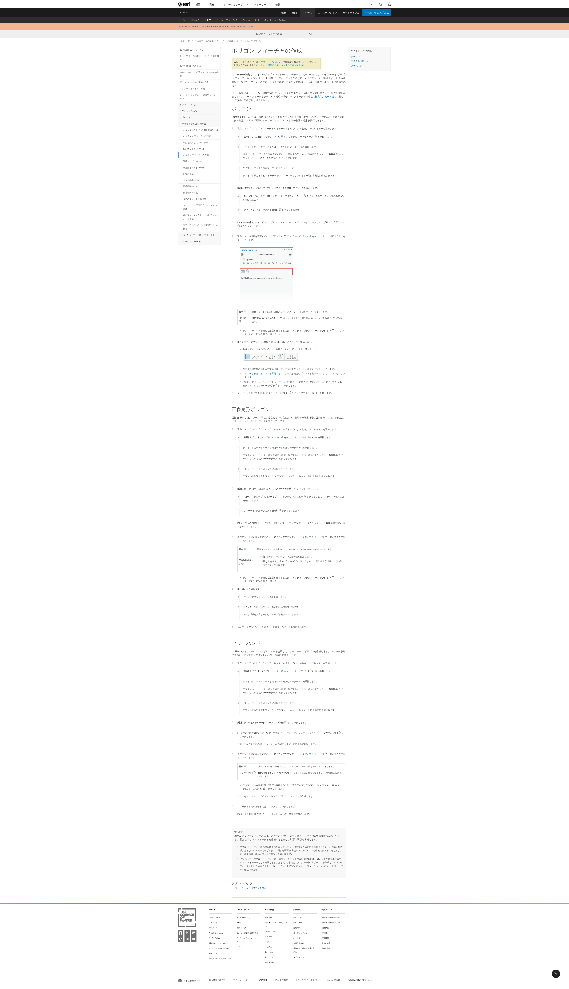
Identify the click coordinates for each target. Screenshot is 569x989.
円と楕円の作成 (190, 192)
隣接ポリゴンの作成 (192, 161)
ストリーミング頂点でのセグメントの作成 (200, 207)
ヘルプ (207, 20)
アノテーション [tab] (189, 105)
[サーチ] (310, 34)
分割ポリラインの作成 (193, 149)
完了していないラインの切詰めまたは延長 (200, 227)
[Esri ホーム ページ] (184, 4)
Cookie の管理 (333, 980)
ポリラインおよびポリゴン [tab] (195, 123)
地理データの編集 (205, 41)
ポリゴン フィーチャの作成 (196, 155)
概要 (283, 12)
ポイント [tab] (186, 117)
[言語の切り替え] (381, 4)
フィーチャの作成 (225, 41)
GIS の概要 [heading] (269, 909)
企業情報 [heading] (297, 909)
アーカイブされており (269, 61)
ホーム (181, 20)
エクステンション (327, 12)
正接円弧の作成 (190, 186)
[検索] (372, 4)
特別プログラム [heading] (328, 909)
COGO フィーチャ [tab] (191, 241)
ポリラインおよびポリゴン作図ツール (200, 130)
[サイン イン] (389, 4)
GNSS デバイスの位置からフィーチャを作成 (199, 74)
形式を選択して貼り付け (191, 66)
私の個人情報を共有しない (360, 980)
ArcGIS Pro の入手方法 (377, 12)
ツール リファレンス (227, 20)
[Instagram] (187, 939)
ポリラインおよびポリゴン (248, 41)
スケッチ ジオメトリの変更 (192, 88)
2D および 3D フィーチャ (192, 50)
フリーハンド (357, 65)
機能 (294, 12)
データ (191, 41)
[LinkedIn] (193, 933)
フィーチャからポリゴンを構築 (250, 888)
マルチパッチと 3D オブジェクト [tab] (198, 235)
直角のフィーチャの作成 (194, 199)
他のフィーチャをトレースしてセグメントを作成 (200, 217)
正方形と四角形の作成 (193, 167)
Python (246, 20)
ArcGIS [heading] (212, 909)
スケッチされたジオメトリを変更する (261, 373)
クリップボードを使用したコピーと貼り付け (199, 58)
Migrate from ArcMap (275, 20)
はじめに (194, 20)
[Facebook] (180, 933)
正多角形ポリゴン (360, 61)
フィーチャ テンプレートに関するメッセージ (199, 97)
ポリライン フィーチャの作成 (197, 136)
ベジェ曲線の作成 (191, 180)
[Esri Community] (180, 939)
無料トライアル (351, 12)
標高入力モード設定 (325, 96)
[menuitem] (220, 917)
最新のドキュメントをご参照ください (287, 65)
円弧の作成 (188, 174)
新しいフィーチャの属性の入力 (194, 82)
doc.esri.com (246, 26)
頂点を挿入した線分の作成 (195, 142)
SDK (256, 20)
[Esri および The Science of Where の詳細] (187, 918)
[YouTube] (193, 939)
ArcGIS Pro (183, 12)
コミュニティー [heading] (243, 909)
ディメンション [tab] (189, 111)
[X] (187, 933)
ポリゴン (355, 56)
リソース (307, 12)
